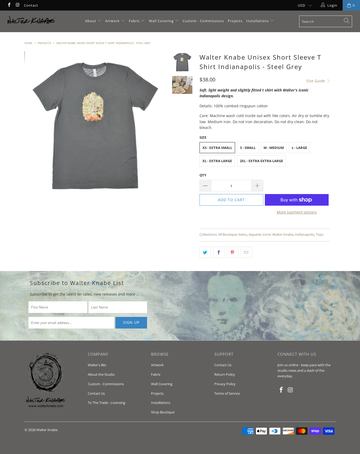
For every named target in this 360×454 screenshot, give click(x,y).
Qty (203, 175)
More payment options (297, 212)
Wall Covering (161, 20)
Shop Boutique (162, 412)
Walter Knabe (46, 429)
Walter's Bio (97, 365)
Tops (319, 234)
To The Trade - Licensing (106, 402)
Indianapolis (304, 234)
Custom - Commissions (203, 20)
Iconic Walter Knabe (277, 234)
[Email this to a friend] (246, 252)
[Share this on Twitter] (205, 252)
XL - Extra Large (217, 160)
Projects (235, 20)
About (91, 20)
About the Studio (101, 374)
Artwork (112, 20)
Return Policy (224, 374)
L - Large (299, 147)
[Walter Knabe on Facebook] (9, 5)
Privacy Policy (225, 383)
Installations (258, 20)
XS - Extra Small (217, 147)
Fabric (134, 20)
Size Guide (316, 80)
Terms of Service (227, 393)
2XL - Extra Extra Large (261, 160)
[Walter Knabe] (31, 21)
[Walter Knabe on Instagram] (17, 5)
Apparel (255, 234)
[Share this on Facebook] (219, 252)
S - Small (248, 147)
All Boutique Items (232, 234)
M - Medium (274, 147)
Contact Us (96, 393)
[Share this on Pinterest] (232, 252)
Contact (31, 5)
